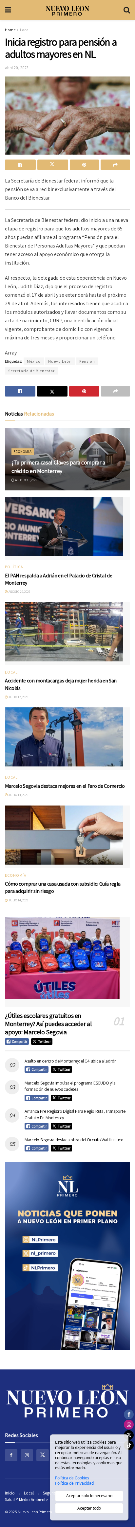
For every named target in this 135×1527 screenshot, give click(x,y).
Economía (22, 451)
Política (14, 567)
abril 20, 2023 (17, 68)
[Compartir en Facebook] (20, 165)
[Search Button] (127, 10)
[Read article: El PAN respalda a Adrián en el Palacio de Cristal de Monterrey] (67, 528)
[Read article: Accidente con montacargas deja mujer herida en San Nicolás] (67, 633)
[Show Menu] (8, 10)
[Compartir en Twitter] (52, 165)
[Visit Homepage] (67, 9)
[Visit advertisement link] (67, 1256)
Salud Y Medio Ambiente (26, 1499)
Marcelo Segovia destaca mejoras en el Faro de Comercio (65, 786)
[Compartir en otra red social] (115, 165)
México (34, 361)
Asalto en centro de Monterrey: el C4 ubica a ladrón (71, 1061)
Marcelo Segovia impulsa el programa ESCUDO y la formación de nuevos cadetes (70, 1086)
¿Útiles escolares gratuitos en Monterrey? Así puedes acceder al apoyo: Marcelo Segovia (48, 1023)
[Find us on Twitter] (42, 1455)
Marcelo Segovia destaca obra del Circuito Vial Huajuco (74, 1140)
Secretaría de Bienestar (31, 370)
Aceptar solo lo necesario (89, 1495)
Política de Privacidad (74, 1483)
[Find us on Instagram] (27, 1455)
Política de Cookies (72, 1478)
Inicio (10, 1493)
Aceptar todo (89, 1508)
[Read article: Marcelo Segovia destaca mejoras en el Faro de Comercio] (67, 738)
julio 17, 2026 (18, 697)
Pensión (87, 361)
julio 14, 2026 (18, 795)
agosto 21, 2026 (25, 480)
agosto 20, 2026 (19, 592)
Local (24, 29)
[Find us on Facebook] (11, 1455)
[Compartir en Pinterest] (84, 165)
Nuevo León (60, 361)
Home (10, 29)
